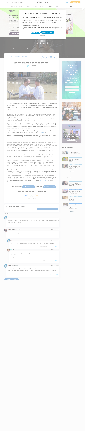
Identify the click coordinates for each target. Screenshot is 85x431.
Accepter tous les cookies (47, 32)
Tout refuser (42, 35)
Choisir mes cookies (35, 32)
